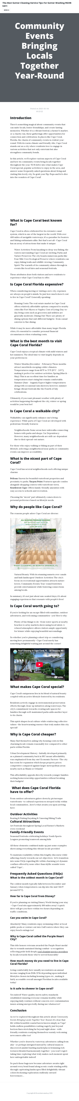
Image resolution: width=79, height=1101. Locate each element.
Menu (6, 10)
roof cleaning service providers (53, 951)
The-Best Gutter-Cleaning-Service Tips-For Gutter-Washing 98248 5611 (36, 4)
